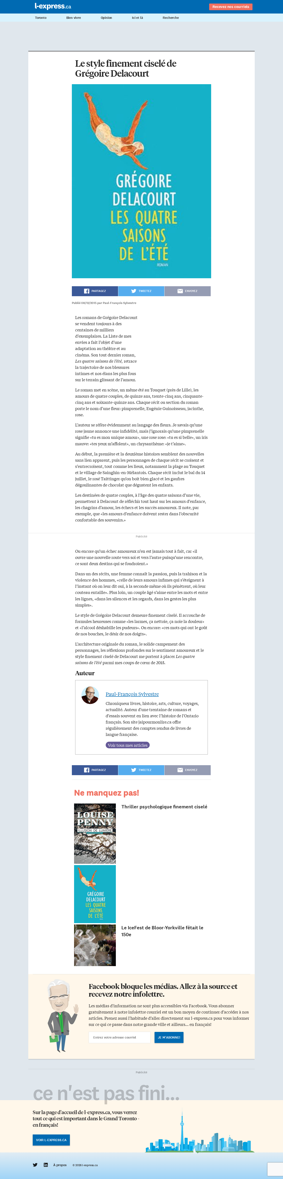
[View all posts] (128, 745)
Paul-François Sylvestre (132, 694)
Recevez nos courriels (230, 6)
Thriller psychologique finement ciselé (164, 807)
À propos (59, 1165)
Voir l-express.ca (51, 1140)
